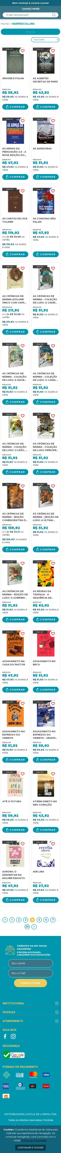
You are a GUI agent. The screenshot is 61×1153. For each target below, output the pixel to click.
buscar (54, 14)
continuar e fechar (30, 1147)
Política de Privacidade (34, 1140)
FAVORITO (22, 51)
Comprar (17, 106)
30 (27, 926)
